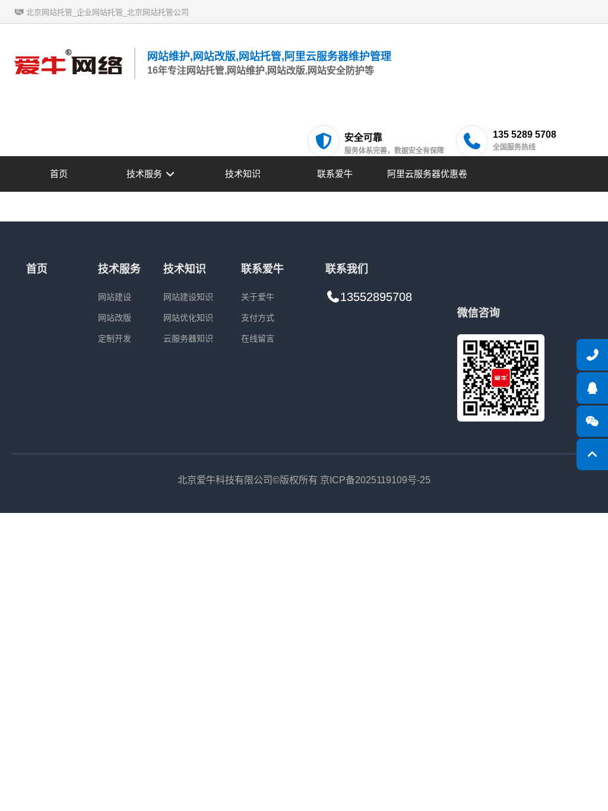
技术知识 (243, 174)
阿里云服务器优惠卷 (427, 174)
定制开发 (114, 338)
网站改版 (114, 317)
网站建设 (114, 297)
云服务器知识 (188, 338)
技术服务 (145, 174)
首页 (59, 174)
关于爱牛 (257, 297)
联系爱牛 (335, 174)
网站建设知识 (188, 297)
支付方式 (257, 317)
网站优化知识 (188, 317)
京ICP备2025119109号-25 (375, 480)
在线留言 (257, 338)
